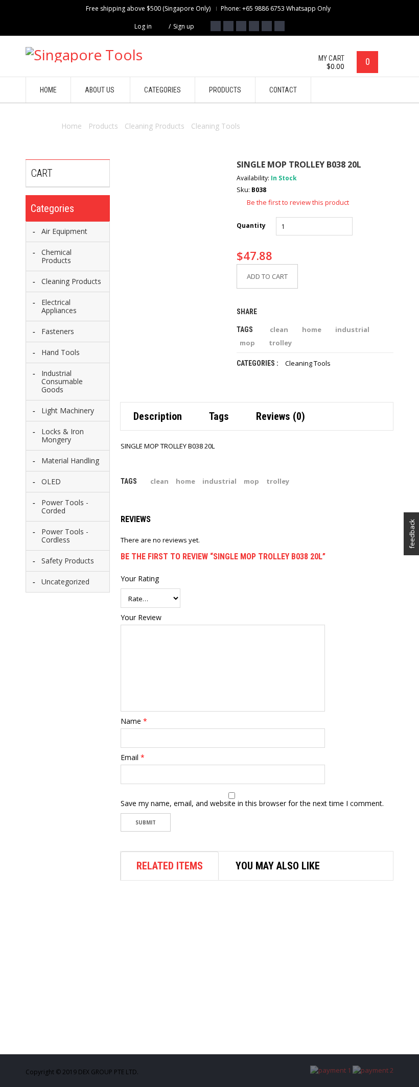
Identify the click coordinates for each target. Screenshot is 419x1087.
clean (279, 329)
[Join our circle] (254, 26)
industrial (352, 329)
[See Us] (241, 26)
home (311, 329)
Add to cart (267, 276)
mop (247, 342)
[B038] (170, 210)
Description (157, 416)
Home (71, 126)
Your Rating (140, 578)
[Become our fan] (216, 26)
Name (134, 721)
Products (103, 126)
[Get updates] (267, 26)
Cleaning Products (154, 126)
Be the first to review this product (298, 202)
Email (133, 757)
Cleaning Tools (215, 126)
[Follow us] (228, 26)
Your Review (141, 617)
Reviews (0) (280, 416)
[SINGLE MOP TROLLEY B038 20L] (133, 289)
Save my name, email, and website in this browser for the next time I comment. (252, 803)
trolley (280, 342)
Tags (219, 416)
